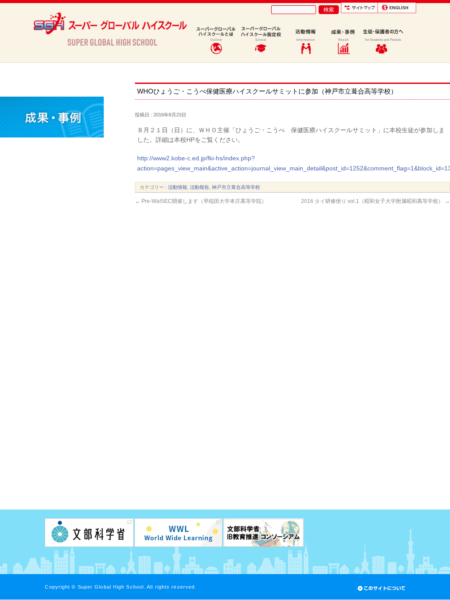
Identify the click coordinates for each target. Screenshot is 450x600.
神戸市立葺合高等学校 (236, 187)
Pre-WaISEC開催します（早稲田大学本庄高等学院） (201, 201)
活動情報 (177, 187)
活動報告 (199, 187)
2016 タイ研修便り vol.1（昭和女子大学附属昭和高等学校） (375, 201)
